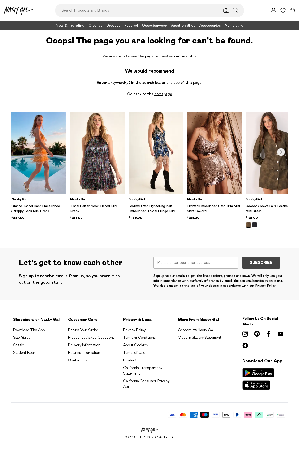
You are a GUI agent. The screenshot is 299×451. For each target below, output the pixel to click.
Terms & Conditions (139, 337)
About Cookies (135, 345)
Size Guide (22, 337)
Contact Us (77, 360)
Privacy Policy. (265, 285)
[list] (149, 172)
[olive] (248, 224)
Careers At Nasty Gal (196, 330)
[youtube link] (280, 334)
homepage (163, 94)
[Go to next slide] (281, 152)
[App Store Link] (258, 379)
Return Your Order (83, 330)
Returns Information (84, 353)
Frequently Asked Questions (91, 337)
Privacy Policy (134, 330)
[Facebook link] (269, 334)
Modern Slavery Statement (199, 337)
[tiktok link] (245, 345)
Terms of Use (134, 353)
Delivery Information (84, 345)
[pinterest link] (257, 334)
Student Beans (25, 353)
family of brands (207, 280)
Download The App (29, 330)
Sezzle (18, 345)
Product (130, 360)
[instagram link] (245, 334)
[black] (254, 224)
